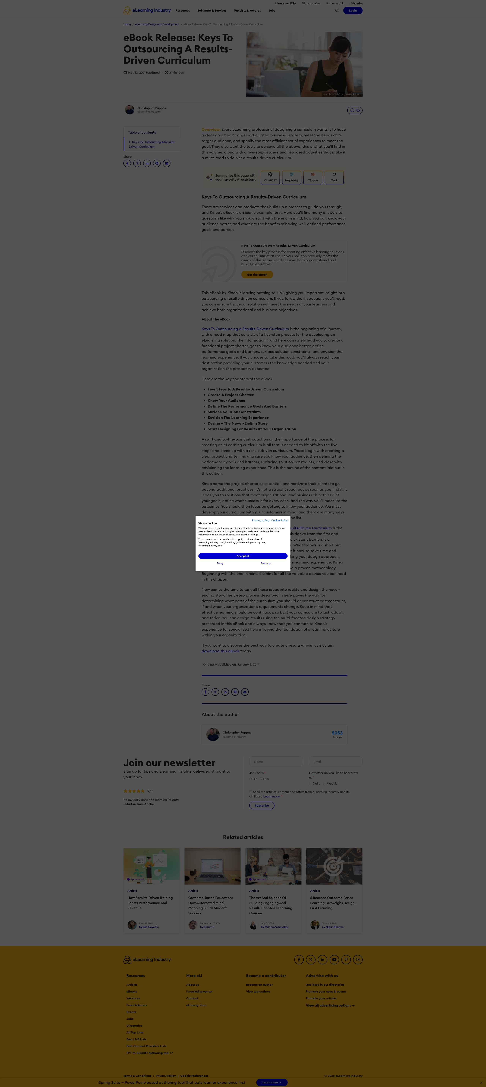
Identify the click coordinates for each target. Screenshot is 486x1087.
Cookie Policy (279, 520)
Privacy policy (260, 520)
